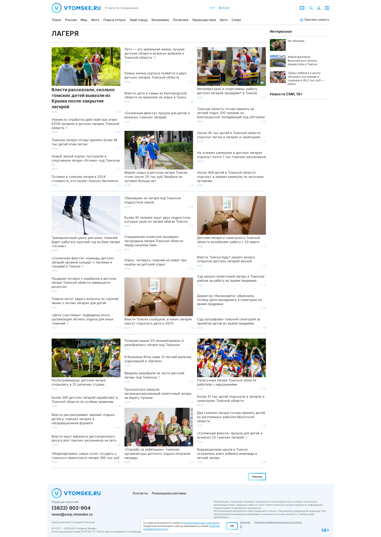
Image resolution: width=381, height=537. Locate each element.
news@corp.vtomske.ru (72, 514)
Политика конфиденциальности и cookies (278, 522)
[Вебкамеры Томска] (302, 8)
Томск (56, 20)
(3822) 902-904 (71, 508)
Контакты (140, 493)
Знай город (138, 20)
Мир (84, 20)
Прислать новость (316, 19)
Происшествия (204, 20)
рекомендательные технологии (201, 522)
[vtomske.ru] (76, 8)
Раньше (257, 476)
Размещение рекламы (169, 493)
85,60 (224, 8)
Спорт (236, 20)
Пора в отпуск (114, 20)
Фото (95, 20)
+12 (212, 8)
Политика (180, 20)
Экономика (160, 20)
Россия (71, 20)
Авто (224, 20)
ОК (232, 525)
